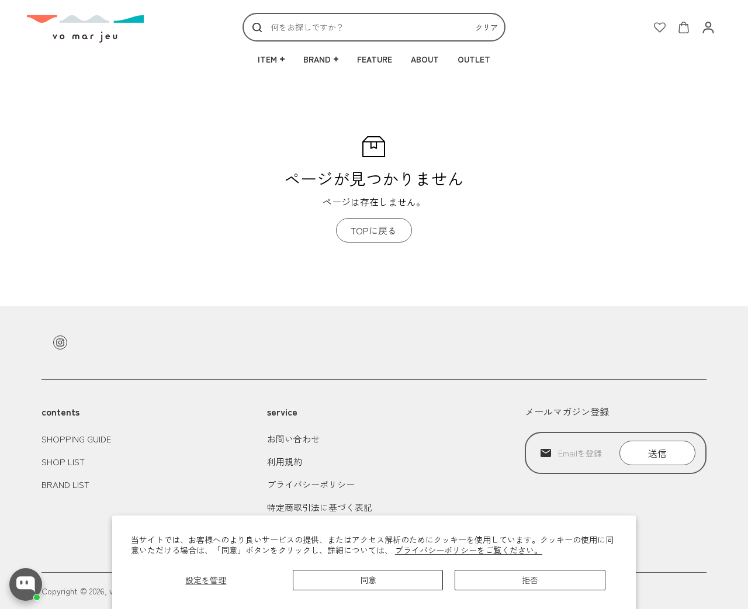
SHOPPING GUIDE (76, 438)
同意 (368, 580)
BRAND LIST (65, 484)
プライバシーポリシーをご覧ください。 (468, 550)
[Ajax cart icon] (683, 27)
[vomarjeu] (85, 27)
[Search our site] (257, 27)
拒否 (530, 580)
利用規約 (284, 461)
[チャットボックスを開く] (25, 584)
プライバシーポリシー (311, 484)
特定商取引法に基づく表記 (319, 507)
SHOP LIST (63, 461)
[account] (708, 27)
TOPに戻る (374, 230)
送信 (657, 453)
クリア (486, 27)
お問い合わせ (293, 438)
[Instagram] (60, 342)
